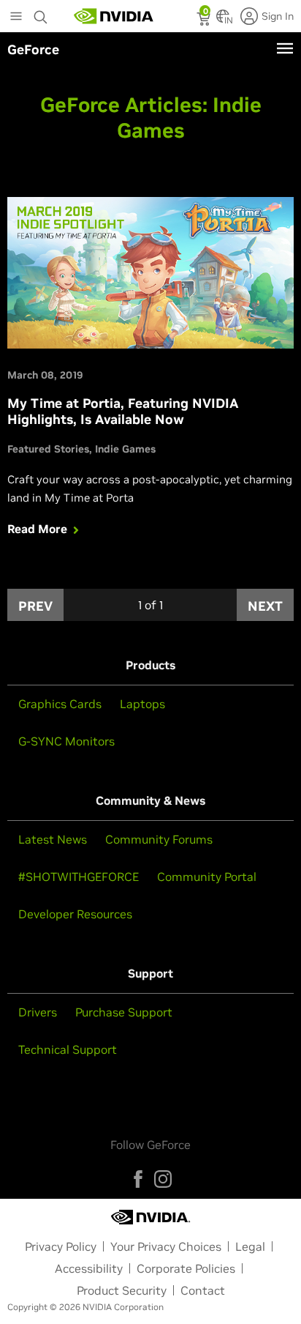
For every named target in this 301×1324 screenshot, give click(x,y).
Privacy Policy (60, 1246)
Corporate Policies (186, 1268)
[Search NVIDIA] (41, 13)
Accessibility (89, 1268)
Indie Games (125, 448)
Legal (250, 1246)
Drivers (37, 1012)
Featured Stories (48, 448)
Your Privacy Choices (165, 1246)
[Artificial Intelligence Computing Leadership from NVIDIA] (114, 16)
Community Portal (206, 876)
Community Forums (159, 839)
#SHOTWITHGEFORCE (78, 876)
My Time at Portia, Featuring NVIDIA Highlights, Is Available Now (123, 411)
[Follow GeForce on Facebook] (138, 1179)
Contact (202, 1290)
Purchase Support (123, 1012)
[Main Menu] (16, 17)
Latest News (52, 839)
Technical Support (67, 1049)
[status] (205, 20)
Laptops (142, 703)
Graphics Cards (60, 703)
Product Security (122, 1290)
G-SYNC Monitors (66, 741)
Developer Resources (75, 914)
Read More (37, 528)
